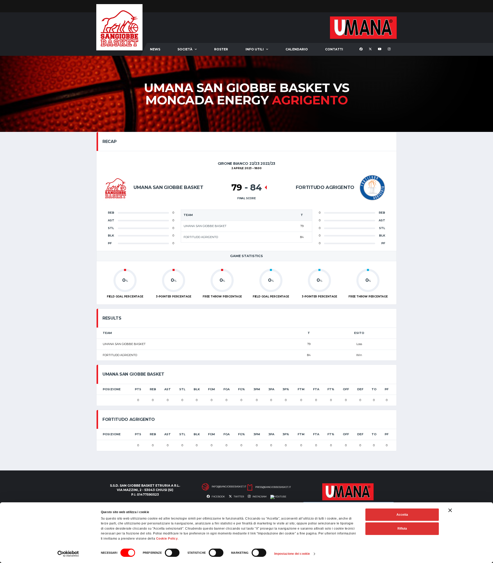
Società (184, 49)
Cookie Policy (167, 538)
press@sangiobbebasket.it (273, 487)
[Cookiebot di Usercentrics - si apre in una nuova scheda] (68, 554)
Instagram (259, 496)
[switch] (172, 553)
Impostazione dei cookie (292, 554)
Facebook (218, 496)
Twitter (238, 496)
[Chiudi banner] (450, 510)
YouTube (280, 496)
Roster (221, 49)
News (155, 49)
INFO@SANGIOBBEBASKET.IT (229, 486)
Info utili (254, 49)
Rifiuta (402, 528)
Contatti (334, 49)
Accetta (402, 514)
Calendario (297, 49)
